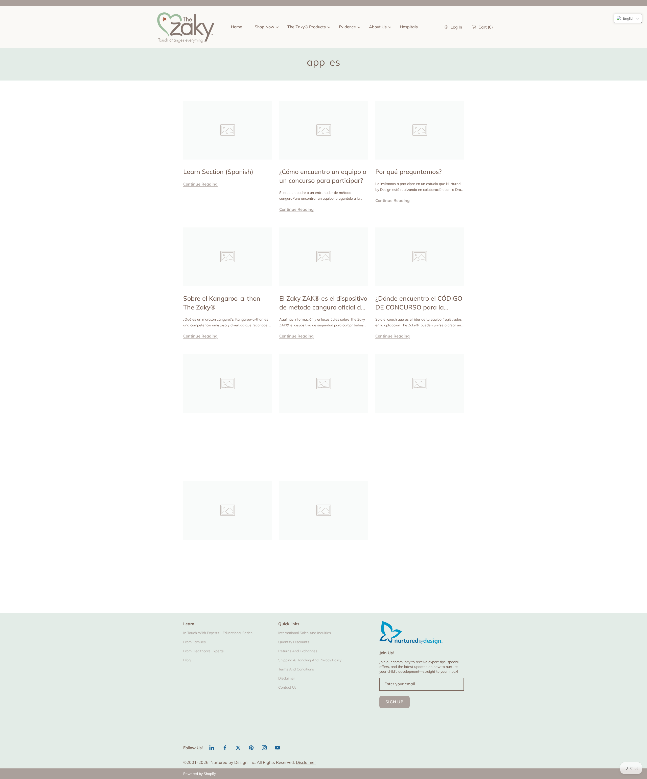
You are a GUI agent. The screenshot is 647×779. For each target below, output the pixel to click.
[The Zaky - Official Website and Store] (185, 27)
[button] (628, 18)
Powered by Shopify (199, 773)
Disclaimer (306, 762)
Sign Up (394, 701)
